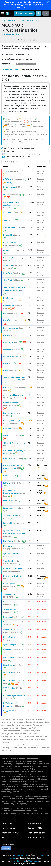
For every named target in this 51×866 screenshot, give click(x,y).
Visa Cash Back (9, 561)
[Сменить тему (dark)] (45, 13)
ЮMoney (7, 483)
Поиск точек (8, 823)
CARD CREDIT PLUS (11, 421)
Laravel (13, 858)
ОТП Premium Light (11, 680)
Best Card (7, 546)
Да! (4, 313)
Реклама (27, 8)
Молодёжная (9, 637)
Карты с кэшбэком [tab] (31, 69)
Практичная (8, 306)
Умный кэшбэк (10, 609)
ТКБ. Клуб (7, 280)
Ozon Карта (8, 665)
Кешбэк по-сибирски (13, 568)
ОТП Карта (8, 672)
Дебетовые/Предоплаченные (22, 148)
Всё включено (9, 413)
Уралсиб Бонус (10, 523)
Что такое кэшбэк (35, 837)
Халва (6, 171)
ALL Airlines (8, 213)
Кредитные (9, 151)
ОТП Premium (9, 688)
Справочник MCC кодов (13, 20)
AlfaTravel (7, 179)
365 (5, 194)
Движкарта (8, 629)
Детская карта (9, 645)
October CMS (41, 855)
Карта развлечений (12, 622)
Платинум (7, 428)
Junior (6, 220)
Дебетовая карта (11, 508)
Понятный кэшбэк (11, 602)
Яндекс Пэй (8, 235)
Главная (7, 250)
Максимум (8, 342)
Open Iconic (33, 861)
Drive (5, 370)
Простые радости (11, 403)
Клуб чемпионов (10, 328)
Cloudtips (6, 848)
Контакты (6, 837)
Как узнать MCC (34, 828)
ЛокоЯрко (7, 273)
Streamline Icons (18, 861)
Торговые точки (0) (10, 40)
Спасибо (7, 649)
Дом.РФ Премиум (11, 553)
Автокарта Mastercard (13, 395)
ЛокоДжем (8, 320)
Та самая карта (10, 515)
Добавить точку (25, 13)
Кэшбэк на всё (9, 298)
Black (5, 476)
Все (5, 148)
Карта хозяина (10, 584)
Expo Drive (7, 458)
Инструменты (8, 828)
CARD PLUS (8, 258)
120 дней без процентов (14, 443)
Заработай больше (11, 227)
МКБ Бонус (8, 501)
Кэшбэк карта (9, 242)
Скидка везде (9, 187)
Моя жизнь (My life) (12, 576)
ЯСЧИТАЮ (8, 265)
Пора (5, 363)
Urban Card (8, 387)
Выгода (6, 335)
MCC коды (32, 20)
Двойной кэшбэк (11, 356)
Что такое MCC (34, 823)
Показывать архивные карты (18, 157)
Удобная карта (10, 594)
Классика (7, 617)
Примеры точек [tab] (10, 69)
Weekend (7, 349)
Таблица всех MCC (10, 833)
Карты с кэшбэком (30, 40)
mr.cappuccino (21, 855)
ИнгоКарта (8, 541)
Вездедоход (8, 711)
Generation (8, 435)
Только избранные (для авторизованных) (23, 154)
